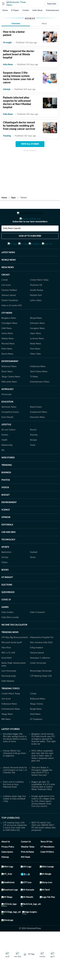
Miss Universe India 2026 (41, 657)
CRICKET (5, 289)
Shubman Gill (36, 299)
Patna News (6, 363)
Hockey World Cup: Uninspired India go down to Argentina (14, 767)
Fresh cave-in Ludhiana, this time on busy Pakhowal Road (13, 798)
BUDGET (5, 509)
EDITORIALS (7, 539)
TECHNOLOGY (8, 554)
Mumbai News (8, 358)
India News (37, 10)
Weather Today (27, 861)
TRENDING (6, 479)
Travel (32, 459)
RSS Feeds (25, 871)
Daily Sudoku (7, 627)
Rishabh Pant (36, 310)
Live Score (6, 299)
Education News (37, 432)
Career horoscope (38, 677)
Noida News (35, 358)
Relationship (7, 459)
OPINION (5, 532)
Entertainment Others (40, 396)
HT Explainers (36, 734)
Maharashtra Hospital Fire (41, 652)
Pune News (35, 363)
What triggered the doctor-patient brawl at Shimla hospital (19, 54)
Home (5, 10)
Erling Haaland (36, 662)
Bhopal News (36, 332)
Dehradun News (37, 338)
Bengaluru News (8, 332)
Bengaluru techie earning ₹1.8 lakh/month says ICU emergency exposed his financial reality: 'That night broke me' (43, 753)
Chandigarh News (9, 338)
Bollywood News (9, 381)
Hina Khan (6, 662)
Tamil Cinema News (38, 386)
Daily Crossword (37, 627)
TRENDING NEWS (9, 647)
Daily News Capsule (12, 240)
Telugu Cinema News (10, 391)
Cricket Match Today (39, 294)
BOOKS (5, 584)
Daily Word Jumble (10, 632)
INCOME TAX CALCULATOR (14, 639)
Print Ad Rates (27, 866)
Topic (13, 198)
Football (33, 567)
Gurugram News (37, 343)
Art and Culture (8, 444)
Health (4, 454)
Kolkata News (7, 353)
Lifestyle (6, 89)
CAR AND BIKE (8, 547)
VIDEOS (5, 502)
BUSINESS (6, 487)
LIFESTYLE (6, 439)
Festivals (34, 449)
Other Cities (35, 368)
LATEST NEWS (8, 267)
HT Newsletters (47, 861)
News (44, 24)
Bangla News (36, 723)
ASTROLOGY (7, 404)
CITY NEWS (6, 327)
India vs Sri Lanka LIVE (11, 320)
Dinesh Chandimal (9, 315)
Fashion (4, 449)
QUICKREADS (8, 607)
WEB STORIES (8, 472)
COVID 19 (6, 614)
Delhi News (6, 343)
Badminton (6, 567)
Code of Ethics (47, 866)
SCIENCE (5, 524)
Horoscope (6, 409)
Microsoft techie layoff (11, 657)
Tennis (33, 572)
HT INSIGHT (7, 592)
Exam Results (7, 432)
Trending (7, 136)
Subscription (7, 866)
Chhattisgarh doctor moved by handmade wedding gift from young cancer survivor (19, 125)
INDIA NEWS (7, 282)
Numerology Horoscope (41, 685)
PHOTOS (5, 494)
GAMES (5, 622)
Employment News (38, 426)
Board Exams (36, 421)
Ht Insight (7, 43)
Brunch (33, 444)
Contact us (26, 856)
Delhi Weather (7, 695)
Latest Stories (10, 743)
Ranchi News (7, 368)
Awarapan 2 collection (40, 672)
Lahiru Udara (36, 315)
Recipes (33, 454)
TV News (34, 391)
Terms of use (46, 856)
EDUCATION (7, 416)
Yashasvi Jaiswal (8, 310)
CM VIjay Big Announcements (14, 652)
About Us (5, 856)
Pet (2, 465)
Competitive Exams (10, 426)
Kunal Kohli (6, 672)
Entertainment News (10, 723)
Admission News (8, 421)
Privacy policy (7, 861)
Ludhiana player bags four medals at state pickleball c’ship (14, 813)
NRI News (6, 734)
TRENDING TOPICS (10, 703)
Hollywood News (37, 381)
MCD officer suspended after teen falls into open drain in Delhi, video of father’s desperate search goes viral (42, 770)
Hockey (4, 572)
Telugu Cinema (36, 718)
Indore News (7, 348)
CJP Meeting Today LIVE (41, 690)
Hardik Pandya (36, 305)
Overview (16, 24)
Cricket (25, 10)
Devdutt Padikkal (9, 305)
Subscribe (51, 3)
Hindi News (35, 729)
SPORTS (5, 561)
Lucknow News (37, 353)
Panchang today (8, 690)
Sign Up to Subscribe (30, 248)
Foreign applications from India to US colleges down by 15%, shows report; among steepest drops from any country (43, 816)
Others (4, 577)
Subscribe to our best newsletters (30, 233)
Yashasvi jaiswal (37, 667)
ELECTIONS (6, 599)
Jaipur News (35, 348)
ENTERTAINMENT (9, 376)
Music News (7, 386)
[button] (3, 3)
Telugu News (7, 729)
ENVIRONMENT (9, 517)
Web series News (9, 396)
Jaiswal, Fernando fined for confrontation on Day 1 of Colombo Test (15, 784)
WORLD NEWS (8, 274)
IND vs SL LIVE (8, 667)
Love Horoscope (8, 685)
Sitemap (5, 871)
